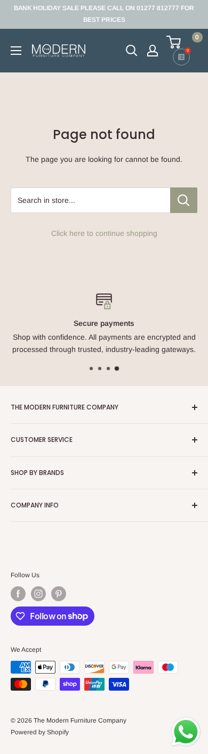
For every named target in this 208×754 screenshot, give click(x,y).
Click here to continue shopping (104, 233)
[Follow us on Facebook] (18, 593)
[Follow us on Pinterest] (58, 593)
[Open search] (132, 50)
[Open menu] (16, 50)
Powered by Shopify (40, 732)
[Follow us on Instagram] (38, 593)
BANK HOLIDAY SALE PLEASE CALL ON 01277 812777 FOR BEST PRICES (104, 13)
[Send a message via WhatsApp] (186, 732)
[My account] (152, 50)
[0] (181, 42)
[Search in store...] (183, 200)
